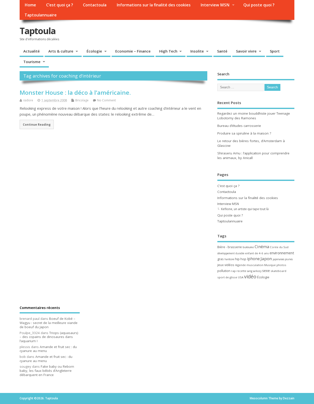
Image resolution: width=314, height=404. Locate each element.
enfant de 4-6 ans (257, 253)
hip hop (240, 259)
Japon (266, 258)
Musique (270, 265)
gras (220, 259)
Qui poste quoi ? (259, 5)
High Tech (168, 51)
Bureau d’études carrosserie (239, 125)
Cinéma (262, 246)
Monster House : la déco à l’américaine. (75, 92)
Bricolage (82, 100)
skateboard (278, 271)
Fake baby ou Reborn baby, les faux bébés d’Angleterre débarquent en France (47, 370)
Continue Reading (37, 124)
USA (240, 277)
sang (249, 271)
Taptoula (37, 31)
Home (30, 5)
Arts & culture (60, 51)
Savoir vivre (246, 51)
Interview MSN (214, 5)
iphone (253, 258)
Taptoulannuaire (41, 15)
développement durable (230, 253)
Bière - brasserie (229, 247)
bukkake (248, 247)
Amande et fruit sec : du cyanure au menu (48, 349)
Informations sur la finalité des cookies (154, 5)
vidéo (250, 276)
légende (240, 265)
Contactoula (94, 5)
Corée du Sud (279, 247)
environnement (282, 252)
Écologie (94, 51)
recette (241, 271)
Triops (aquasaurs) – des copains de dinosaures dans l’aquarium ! (49, 337)
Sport (275, 51)
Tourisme (31, 61)
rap (233, 271)
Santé (222, 51)
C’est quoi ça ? (59, 5)
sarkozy (257, 271)
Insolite (197, 51)
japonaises (278, 259)
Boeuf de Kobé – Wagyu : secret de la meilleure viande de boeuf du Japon (49, 322)
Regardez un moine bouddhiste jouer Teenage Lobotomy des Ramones (253, 115)
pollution (223, 271)
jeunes (289, 259)
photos (281, 265)
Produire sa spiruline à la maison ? (244, 133)
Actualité (31, 51)
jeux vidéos (225, 265)
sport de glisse (227, 277)
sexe (266, 270)
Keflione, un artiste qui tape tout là (245, 209)
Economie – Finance (133, 51)
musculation (255, 265)
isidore (28, 100)
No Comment (106, 100)
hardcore (229, 259)
